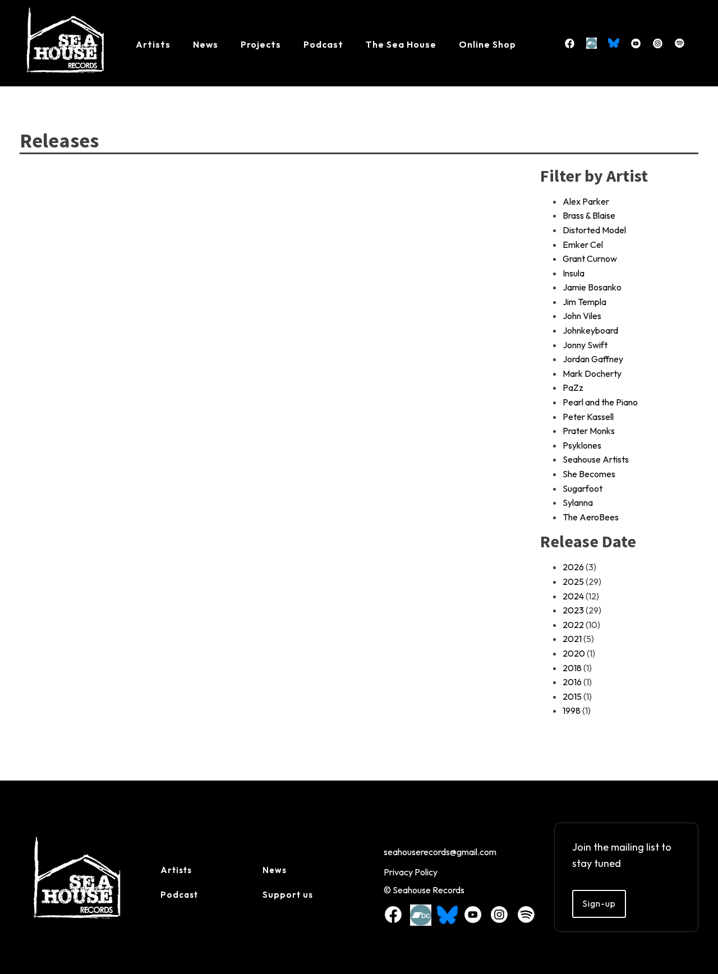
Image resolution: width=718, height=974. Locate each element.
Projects (261, 44)
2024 (573, 596)
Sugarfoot (582, 488)
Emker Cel (583, 244)
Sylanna (578, 502)
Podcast (323, 44)
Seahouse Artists (596, 459)
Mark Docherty (592, 373)
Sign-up (599, 903)
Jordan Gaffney (593, 358)
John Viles (582, 315)
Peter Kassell (588, 416)
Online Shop (487, 44)
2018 (572, 667)
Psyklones (582, 445)
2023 (573, 610)
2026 (573, 567)
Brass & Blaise (589, 215)
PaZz (573, 387)
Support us (288, 894)
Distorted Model (594, 230)
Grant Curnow (590, 258)
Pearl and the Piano (600, 402)
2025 (573, 581)
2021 (572, 638)
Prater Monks (589, 430)
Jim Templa (584, 301)
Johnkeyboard (590, 330)
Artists (153, 44)
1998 (572, 710)
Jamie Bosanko (592, 287)
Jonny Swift (585, 344)
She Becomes (589, 473)
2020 (574, 653)
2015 (572, 696)
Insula (573, 273)
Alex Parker (586, 201)
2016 (572, 681)
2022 (573, 624)
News (205, 44)
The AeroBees (591, 517)
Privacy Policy (411, 872)
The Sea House (401, 44)
